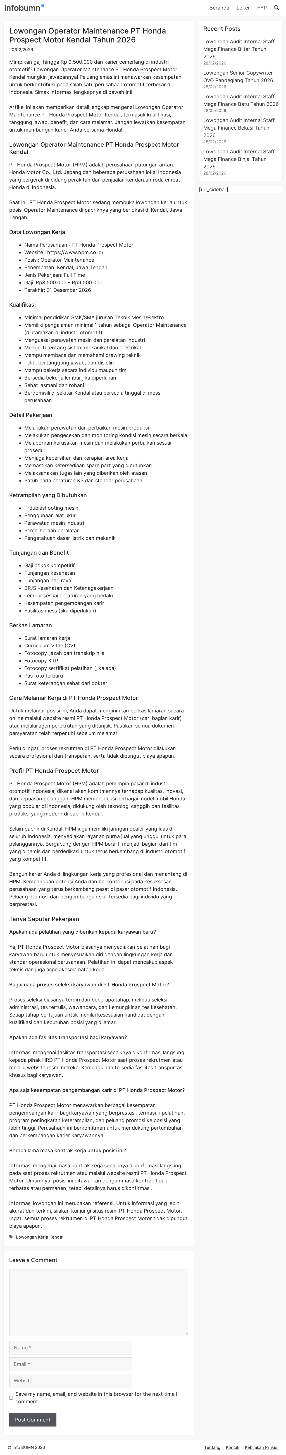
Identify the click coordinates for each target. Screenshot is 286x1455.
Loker (243, 8)
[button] (276, 8)
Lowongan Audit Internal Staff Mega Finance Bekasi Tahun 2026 (239, 127)
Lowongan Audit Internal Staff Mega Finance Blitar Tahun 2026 (239, 49)
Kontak (232, 1447)
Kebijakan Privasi (261, 1447)
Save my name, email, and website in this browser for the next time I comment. (96, 1397)
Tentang (212, 1447)
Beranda (219, 8)
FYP (262, 8)
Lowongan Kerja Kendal (39, 1237)
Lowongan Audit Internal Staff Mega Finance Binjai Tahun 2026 (239, 159)
